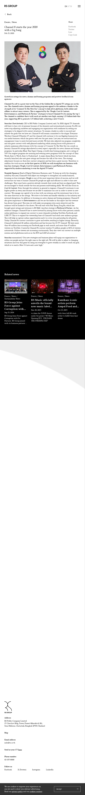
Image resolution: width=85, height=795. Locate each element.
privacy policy (17, 791)
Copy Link (72, 35)
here (20, 750)
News (14, 22)
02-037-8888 (9, 760)
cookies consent (36, 791)
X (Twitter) (22, 770)
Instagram (36, 770)
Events (7, 22)
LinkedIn (49, 770)
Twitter (71, 29)
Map (6, 733)
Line (70, 32)
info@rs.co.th (9, 743)
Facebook (72, 27)
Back (9, 14)
